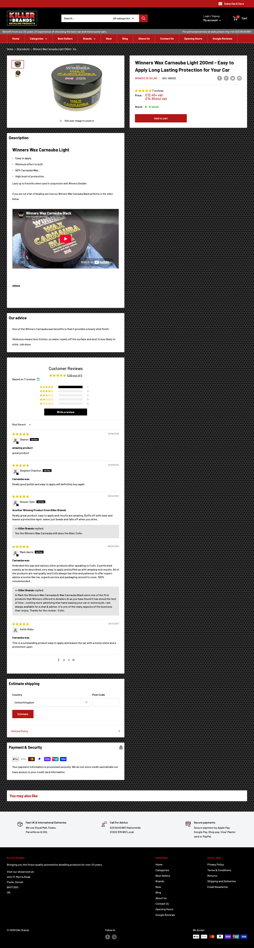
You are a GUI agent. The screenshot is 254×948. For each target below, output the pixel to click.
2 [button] (64, 660)
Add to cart (161, 118)
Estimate (22, 714)
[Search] (143, 18)
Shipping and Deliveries (221, 881)
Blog (125, 38)
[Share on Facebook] (219, 78)
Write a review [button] (65, 412)
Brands (87, 38)
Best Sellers (65, 38)
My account (210, 20)
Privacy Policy (215, 864)
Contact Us (167, 38)
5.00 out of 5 (74, 375)
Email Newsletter (217, 886)
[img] (20, 434)
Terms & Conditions (219, 870)
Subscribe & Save (234, 3)
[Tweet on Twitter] (232, 78)
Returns (212, 875)
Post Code (98, 694)
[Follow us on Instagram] (114, 937)
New (109, 38)
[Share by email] (239, 78)
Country (17, 694)
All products (23, 49)
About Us (144, 38)
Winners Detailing (146, 78)
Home (15, 38)
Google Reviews (222, 38)
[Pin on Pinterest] (226, 78)
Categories (36, 38)
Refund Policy (19, 731)
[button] (143, 90)
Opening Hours (193, 38)
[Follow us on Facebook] (107, 937)
